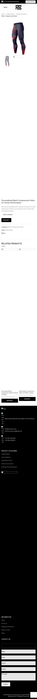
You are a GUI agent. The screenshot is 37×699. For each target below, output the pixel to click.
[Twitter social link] (5, 447)
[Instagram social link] (11, 447)
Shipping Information (7, 626)
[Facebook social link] (7, 233)
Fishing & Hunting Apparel (9, 467)
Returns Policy (5, 630)
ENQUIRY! (6, 220)
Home (3, 14)
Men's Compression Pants (9, 16)
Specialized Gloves (6, 460)
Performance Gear (21, 14)
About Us (4, 623)
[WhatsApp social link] (9, 233)
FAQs (3, 633)
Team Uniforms (5, 457)
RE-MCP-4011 (8, 230)
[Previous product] (31, 19)
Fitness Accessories (7, 463)
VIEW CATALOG (30, 1)
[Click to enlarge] (5, 52)
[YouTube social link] (8, 447)
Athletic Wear (11, 14)
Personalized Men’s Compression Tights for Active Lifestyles (9, 392)
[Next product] (35, 19)
